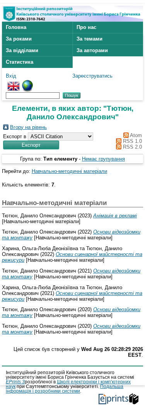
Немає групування (103, 159)
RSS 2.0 (131, 147)
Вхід (11, 76)
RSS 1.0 (131, 141)
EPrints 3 (15, 382)
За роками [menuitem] (19, 39)
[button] (31, 145)
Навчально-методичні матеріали (69, 171)
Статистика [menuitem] (19, 62)
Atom (135, 135)
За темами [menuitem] (89, 39)
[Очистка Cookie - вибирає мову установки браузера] (27, 83)
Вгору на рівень (28, 127)
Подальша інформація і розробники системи (64, 388)
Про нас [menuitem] (86, 27)
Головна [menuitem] (16, 27)
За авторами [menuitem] (92, 50)
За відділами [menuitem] (22, 50)
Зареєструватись (92, 76)
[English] (13, 83)
